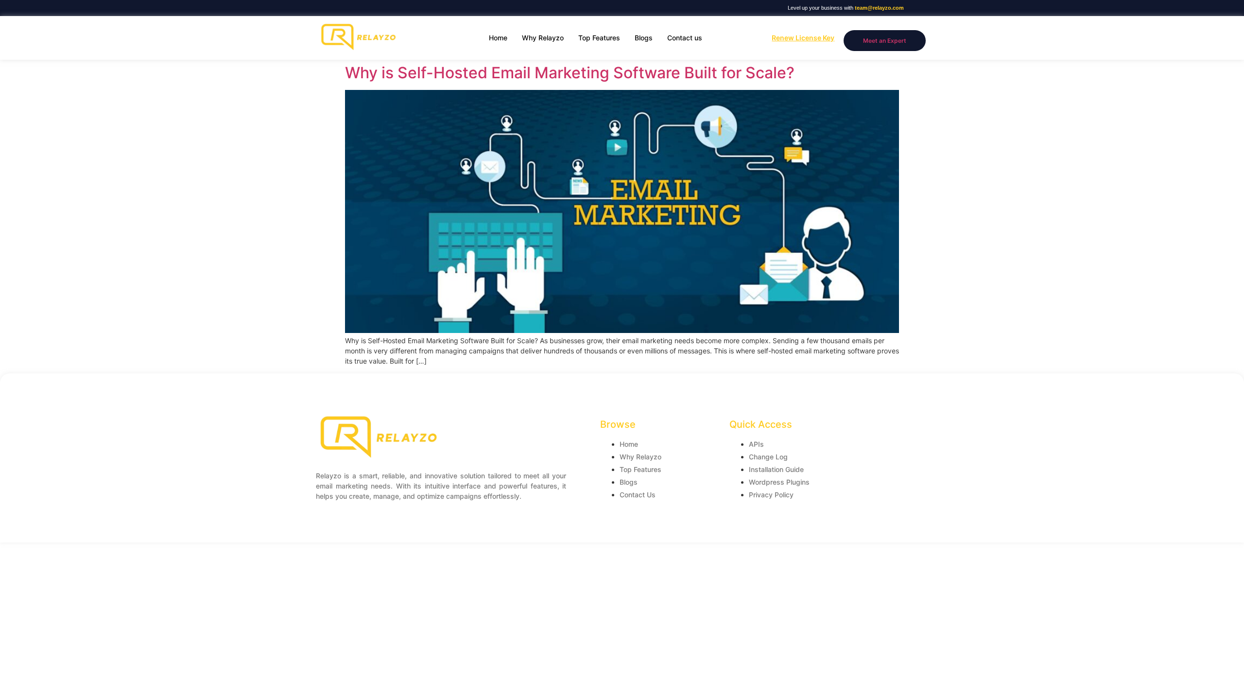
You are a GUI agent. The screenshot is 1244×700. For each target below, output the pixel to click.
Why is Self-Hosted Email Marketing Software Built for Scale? (570, 72)
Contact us (684, 38)
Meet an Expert (884, 40)
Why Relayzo (543, 38)
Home (498, 38)
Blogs (644, 38)
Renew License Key (803, 38)
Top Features (599, 38)
